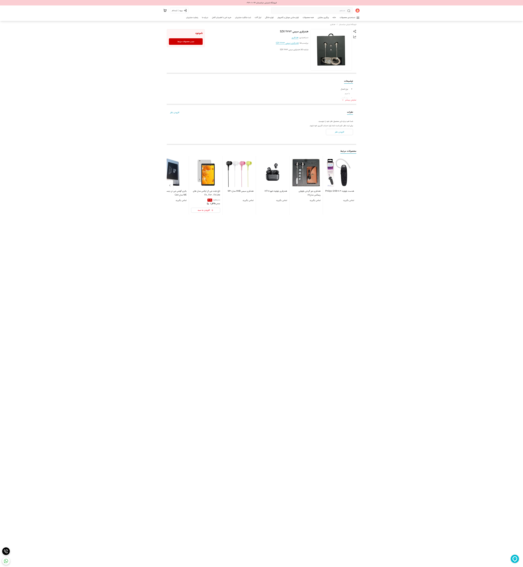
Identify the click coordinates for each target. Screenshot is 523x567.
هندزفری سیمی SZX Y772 (287, 43)
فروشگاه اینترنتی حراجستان (347, 24)
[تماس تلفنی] (6, 551)
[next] (170, 185)
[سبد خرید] (165, 10)
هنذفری (332, 24)
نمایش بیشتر (350, 100)
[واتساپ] (6, 561)
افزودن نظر (174, 112)
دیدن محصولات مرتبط (185, 41)
